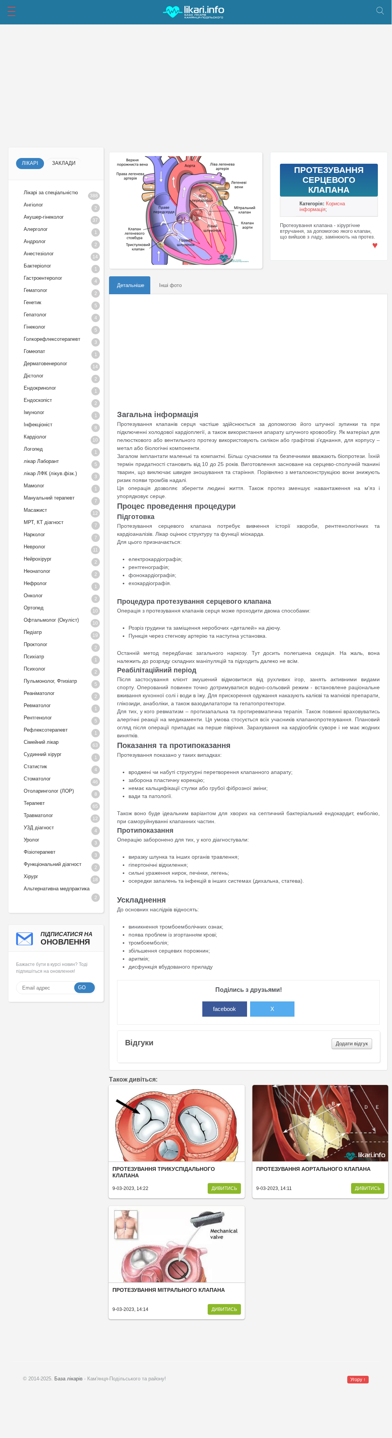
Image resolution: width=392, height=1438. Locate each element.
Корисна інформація (322, 206)
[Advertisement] (196, 85)
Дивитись (224, 1188)
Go (82, 987)
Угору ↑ (358, 1379)
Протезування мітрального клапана (168, 1290)
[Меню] (11, 11)
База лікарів (68, 1379)
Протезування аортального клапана (313, 1169)
